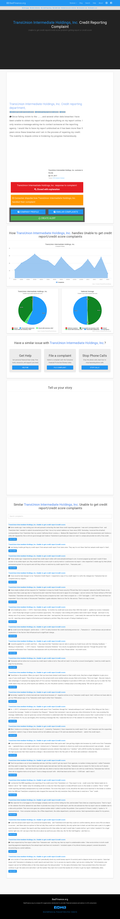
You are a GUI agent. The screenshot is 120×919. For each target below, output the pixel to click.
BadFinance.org (17, 3)
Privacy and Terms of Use (63, 912)
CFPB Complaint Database (58, 178)
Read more (12, 539)
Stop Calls (94, 367)
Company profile (29, 212)
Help (94, 3)
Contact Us (74, 912)
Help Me (25, 367)
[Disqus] (60, 417)
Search (87, 3)
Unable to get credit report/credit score (22, 112)
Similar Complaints (67, 212)
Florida (63, 112)
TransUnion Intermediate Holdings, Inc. (45, 22)
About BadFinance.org (49, 912)
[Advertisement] (60, 47)
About (101, 3)
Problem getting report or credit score (47, 112)
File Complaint (60, 367)
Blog (81, 3)
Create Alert (48, 218)
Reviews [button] (73, 3)
